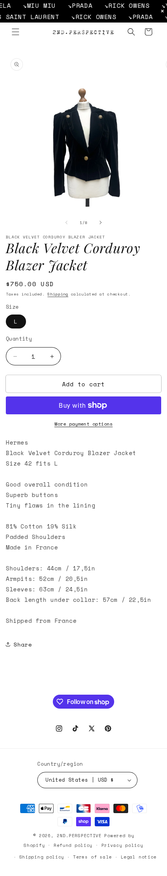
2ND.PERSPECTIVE (79, 836)
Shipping (57, 294)
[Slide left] (66, 222)
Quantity (19, 338)
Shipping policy (41, 857)
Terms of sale (92, 857)
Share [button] (23, 644)
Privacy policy (122, 845)
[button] (15, 31)
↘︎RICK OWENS (121, 5)
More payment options (83, 424)
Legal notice (139, 857)
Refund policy (73, 845)
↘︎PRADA (75, 5)
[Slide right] (100, 222)
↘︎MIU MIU (33, 5)
